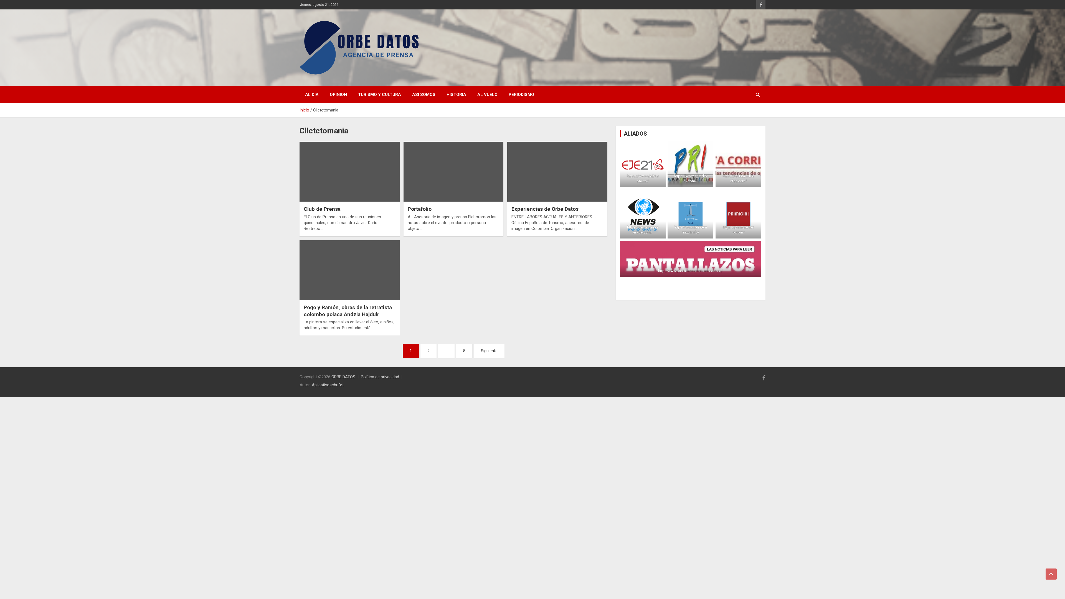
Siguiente (489, 350)
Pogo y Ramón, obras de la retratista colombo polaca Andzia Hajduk (348, 311)
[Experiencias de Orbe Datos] (557, 171)
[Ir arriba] (1051, 574)
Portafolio (420, 209)
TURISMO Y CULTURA (379, 94)
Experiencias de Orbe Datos (545, 209)
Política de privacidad (380, 376)
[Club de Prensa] (349, 171)
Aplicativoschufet (328, 384)
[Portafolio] (453, 171)
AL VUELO (487, 94)
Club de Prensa (322, 209)
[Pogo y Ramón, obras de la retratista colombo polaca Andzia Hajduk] (349, 270)
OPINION (338, 94)
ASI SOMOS (423, 94)
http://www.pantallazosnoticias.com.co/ (690, 271)
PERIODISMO (521, 94)
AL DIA (312, 94)
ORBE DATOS (343, 376)
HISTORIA (456, 94)
